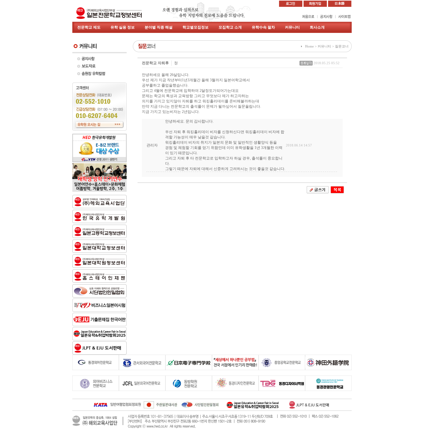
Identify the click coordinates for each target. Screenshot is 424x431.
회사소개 (317, 27)
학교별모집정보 (196, 27)
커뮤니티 (292, 27)
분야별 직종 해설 (159, 27)
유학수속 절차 (263, 27)
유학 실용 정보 (123, 27)
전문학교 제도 (89, 27)
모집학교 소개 (230, 27)
